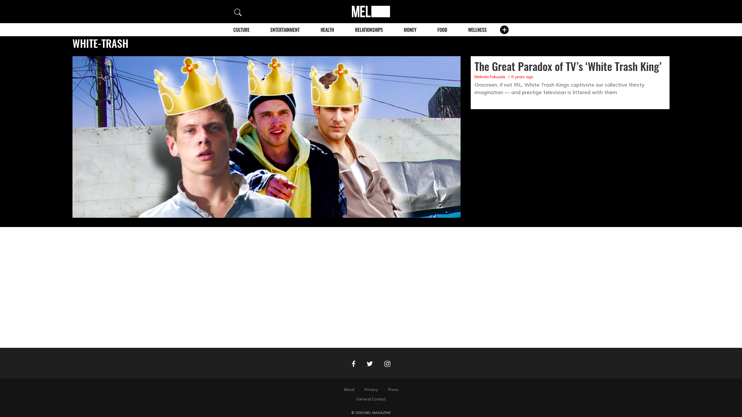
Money (410, 29)
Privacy (371, 389)
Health (327, 29)
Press (393, 389)
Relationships (369, 29)
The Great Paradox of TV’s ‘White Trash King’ (567, 66)
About (349, 389)
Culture (241, 29)
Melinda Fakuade (489, 76)
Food (442, 29)
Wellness (477, 29)
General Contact (371, 399)
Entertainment (285, 29)
